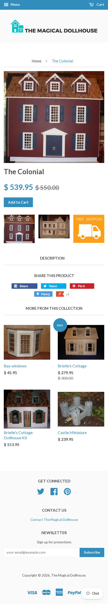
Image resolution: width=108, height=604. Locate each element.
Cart (100, 4)
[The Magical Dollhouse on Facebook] (54, 493)
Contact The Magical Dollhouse (54, 520)
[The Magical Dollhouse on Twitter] (40, 493)
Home (36, 61)
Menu (15, 4)
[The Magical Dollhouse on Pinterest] (67, 493)
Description (52, 258)
